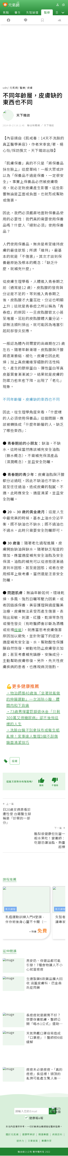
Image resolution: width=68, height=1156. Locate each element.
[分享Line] (25, 19)
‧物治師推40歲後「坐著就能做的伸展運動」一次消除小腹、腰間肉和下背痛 (33, 699)
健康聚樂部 (28, 1134)
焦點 (6, 12)
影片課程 (10, 909)
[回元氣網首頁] (14, 4)
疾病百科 (57, 1134)
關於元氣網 (12, 1134)
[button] (62, 12)
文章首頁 (33, 1140)
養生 (18, 12)
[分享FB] (8, 19)
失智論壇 (32, 12)
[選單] (63, 4)
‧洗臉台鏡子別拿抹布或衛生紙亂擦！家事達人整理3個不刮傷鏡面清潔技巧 (33, 736)
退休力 (20, 1140)
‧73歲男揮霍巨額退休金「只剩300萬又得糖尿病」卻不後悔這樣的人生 (33, 717)
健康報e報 (36, 1118)
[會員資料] (57, 4)
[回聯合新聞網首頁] (5, 5)
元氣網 (14, 87)
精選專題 (43, 1134)
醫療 (47, 12)
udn (5, 87)
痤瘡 (18, 629)
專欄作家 (47, 1140)
